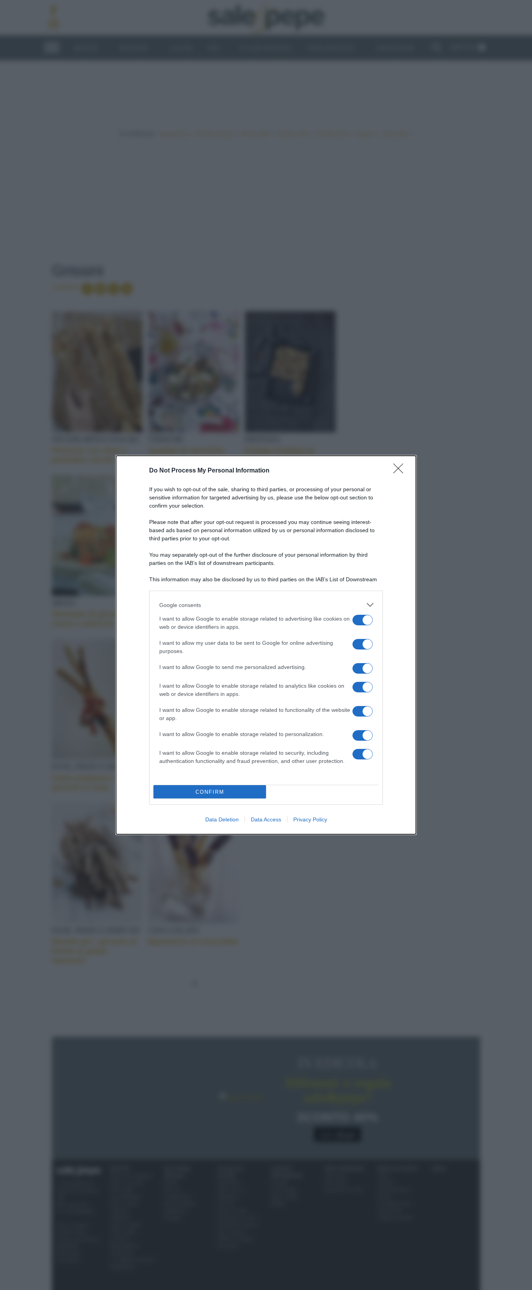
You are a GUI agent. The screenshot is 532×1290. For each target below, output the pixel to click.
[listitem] (266, 605)
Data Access (266, 819)
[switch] (362, 620)
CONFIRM (210, 792)
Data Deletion (222, 819)
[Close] (400, 471)
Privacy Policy (310, 819)
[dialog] (266, 645)
